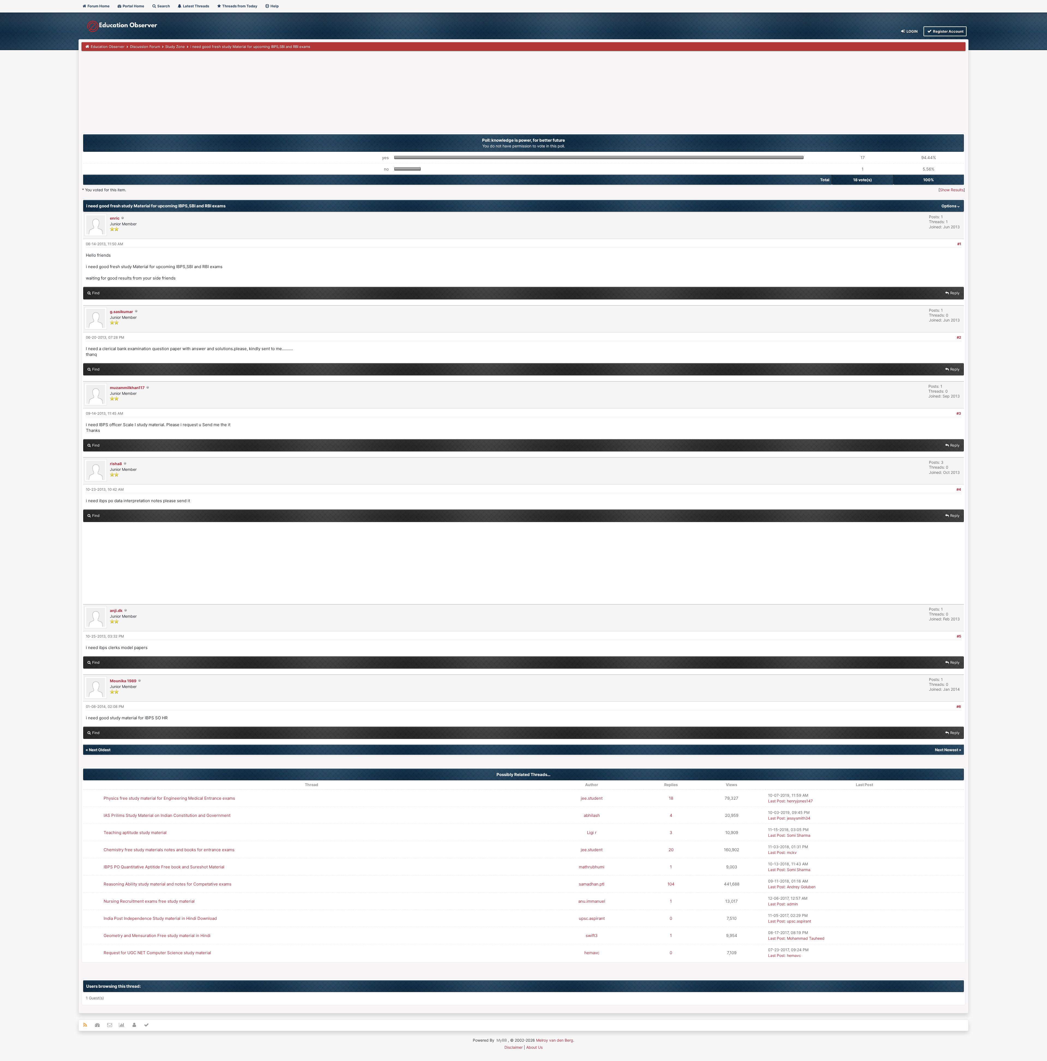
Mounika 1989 (123, 680)
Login (912, 31)
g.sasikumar (121, 311)
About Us (534, 1047)
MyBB (502, 1040)
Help (274, 6)
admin (792, 904)
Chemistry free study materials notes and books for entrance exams (169, 849)
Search (163, 6)
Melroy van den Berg (554, 1040)
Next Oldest (99, 749)
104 (671, 884)
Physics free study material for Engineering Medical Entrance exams (169, 798)
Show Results (952, 189)
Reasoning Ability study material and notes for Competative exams (167, 884)
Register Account (948, 31)
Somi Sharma (798, 835)
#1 (959, 244)
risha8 (116, 463)
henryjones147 (800, 801)
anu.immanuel (591, 901)
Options (949, 206)
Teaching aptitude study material (135, 832)
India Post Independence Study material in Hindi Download (160, 918)
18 (671, 798)
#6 (958, 706)
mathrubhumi (591, 866)
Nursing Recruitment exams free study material (149, 901)
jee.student (592, 798)
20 (671, 849)
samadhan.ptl (591, 884)
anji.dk (116, 610)
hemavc (591, 952)
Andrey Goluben (801, 886)
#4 (958, 489)
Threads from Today (239, 6)
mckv (792, 852)
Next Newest (946, 749)
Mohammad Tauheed (806, 938)
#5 (959, 636)
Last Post (776, 801)
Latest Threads (195, 6)
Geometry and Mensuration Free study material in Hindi (157, 935)
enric (114, 218)
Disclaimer (513, 1047)
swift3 (592, 935)
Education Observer (108, 46)
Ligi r (592, 832)
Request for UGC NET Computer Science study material (157, 952)
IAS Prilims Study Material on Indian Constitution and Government (167, 815)
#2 (959, 337)
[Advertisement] (245, 94)
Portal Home (133, 6)
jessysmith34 (798, 818)
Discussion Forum (145, 46)
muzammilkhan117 (127, 387)
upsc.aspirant (592, 918)
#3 (958, 413)
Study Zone (175, 46)
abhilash (592, 815)
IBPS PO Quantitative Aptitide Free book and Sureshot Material (164, 866)
